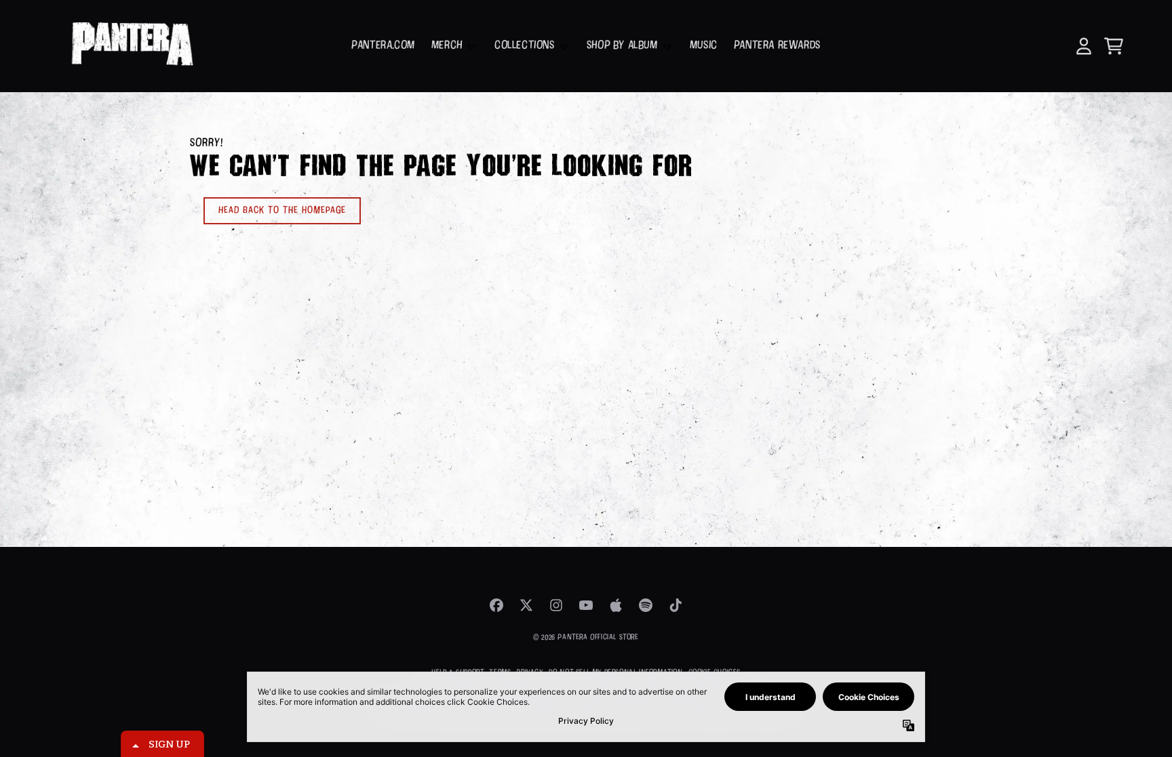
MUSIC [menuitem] (704, 45)
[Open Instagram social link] (556, 605)
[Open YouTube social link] (586, 605)
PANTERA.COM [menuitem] (383, 45)
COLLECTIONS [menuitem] (524, 45)
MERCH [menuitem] (447, 45)
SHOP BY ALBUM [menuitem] (622, 45)
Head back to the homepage (282, 210)
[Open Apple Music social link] (616, 605)
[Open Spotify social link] (646, 605)
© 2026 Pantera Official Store (585, 637)
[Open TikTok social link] (675, 605)
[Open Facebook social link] (496, 605)
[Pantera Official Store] (131, 46)
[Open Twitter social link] (526, 605)
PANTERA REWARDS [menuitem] (777, 45)
